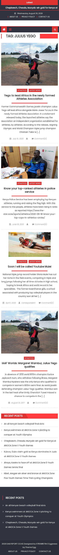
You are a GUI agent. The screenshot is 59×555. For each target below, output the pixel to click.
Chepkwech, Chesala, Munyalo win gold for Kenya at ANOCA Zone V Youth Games (30, 443)
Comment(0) (40, 138)
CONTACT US (44, 16)
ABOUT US (14, 16)
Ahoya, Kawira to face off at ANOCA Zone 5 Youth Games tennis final (29, 465)
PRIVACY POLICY (28, 16)
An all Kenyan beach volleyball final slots (24, 423)
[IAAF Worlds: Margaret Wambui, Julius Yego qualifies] (29, 332)
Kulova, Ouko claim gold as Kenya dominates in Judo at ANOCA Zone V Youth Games (30, 454)
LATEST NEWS (35, 90)
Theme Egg (30, 547)
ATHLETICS (22, 90)
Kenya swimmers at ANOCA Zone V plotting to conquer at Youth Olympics (27, 432)
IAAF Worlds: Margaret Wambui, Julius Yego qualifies (29, 364)
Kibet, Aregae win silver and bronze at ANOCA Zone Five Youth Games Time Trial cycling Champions (29, 475)
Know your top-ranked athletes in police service (29, 190)
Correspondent (28, 302)
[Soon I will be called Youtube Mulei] (29, 244)
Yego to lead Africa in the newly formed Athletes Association (29, 97)
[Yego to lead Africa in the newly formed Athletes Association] (29, 64)
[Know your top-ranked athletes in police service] (29, 162)
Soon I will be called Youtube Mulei (29, 266)
